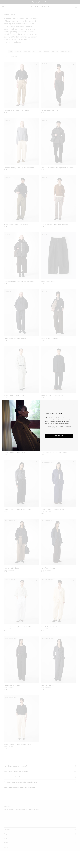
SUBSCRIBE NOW (58, 435)
